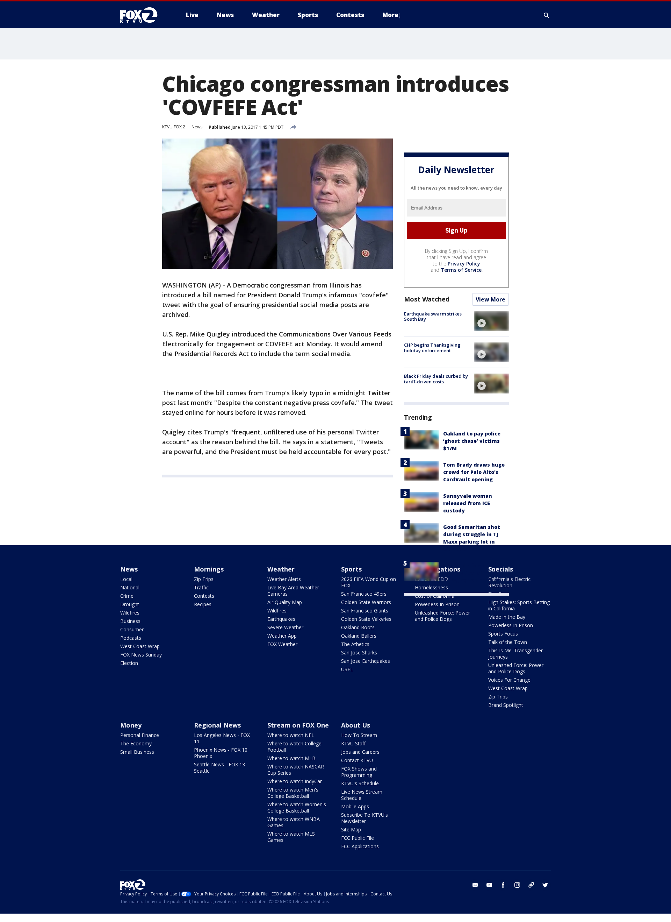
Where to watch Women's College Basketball (296, 807)
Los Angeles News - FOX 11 (222, 738)
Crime (127, 596)
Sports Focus (503, 633)
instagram (517, 885)
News (197, 127)
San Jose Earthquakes (365, 661)
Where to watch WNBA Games (293, 822)
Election (129, 663)
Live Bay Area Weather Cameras (293, 590)
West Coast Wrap (140, 646)
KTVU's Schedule (360, 783)
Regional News (217, 725)
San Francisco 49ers (364, 593)
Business (130, 621)
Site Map (351, 829)
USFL (347, 669)
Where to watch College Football (294, 746)
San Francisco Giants (364, 610)
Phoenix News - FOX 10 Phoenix (220, 752)
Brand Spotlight (505, 705)
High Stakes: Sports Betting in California (519, 605)
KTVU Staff (353, 743)
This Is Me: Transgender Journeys (515, 653)
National (129, 587)
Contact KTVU (357, 760)
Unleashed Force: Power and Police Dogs (442, 615)
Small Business (137, 752)
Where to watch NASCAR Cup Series (295, 769)
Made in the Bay (506, 617)
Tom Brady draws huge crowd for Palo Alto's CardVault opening (474, 472)
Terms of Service (461, 270)
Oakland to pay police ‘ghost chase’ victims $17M (471, 441)
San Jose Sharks (359, 652)
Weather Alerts (284, 579)
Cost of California (434, 596)
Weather (281, 569)
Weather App (282, 635)
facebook (503, 885)
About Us (355, 725)
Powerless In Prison (437, 604)
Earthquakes (281, 619)
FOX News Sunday (141, 654)
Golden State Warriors (366, 602)
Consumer (132, 629)
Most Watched (426, 299)
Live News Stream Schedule (361, 794)
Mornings (209, 569)
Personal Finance (139, 735)
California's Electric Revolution (509, 582)
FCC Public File (357, 838)
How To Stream (359, 735)
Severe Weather (285, 627)
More (390, 15)
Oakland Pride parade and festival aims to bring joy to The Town (472, 572)
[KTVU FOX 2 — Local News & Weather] (143, 15)
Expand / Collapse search (546, 15)
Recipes (202, 604)
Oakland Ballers (358, 635)
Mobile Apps (355, 806)
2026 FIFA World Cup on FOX (368, 582)
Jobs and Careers (360, 752)
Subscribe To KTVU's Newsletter (364, 817)
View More (490, 299)
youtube (489, 885)
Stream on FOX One (298, 725)
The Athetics (355, 644)
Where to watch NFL (290, 735)
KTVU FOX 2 (173, 127)
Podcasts (130, 637)
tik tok (531, 885)
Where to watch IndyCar (294, 781)
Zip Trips (204, 579)
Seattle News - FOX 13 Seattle (219, 767)
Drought (129, 604)
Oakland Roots (358, 627)
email (475, 885)
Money (131, 725)
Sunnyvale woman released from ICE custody (467, 503)
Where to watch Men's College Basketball (292, 792)
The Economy (136, 743)
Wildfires (129, 612)
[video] (491, 321)
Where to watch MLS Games (291, 836)
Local (126, 579)
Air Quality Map (284, 602)
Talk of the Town (507, 642)
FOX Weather (282, 644)
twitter (545, 885)
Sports (351, 569)
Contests (204, 596)
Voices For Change (509, 679)
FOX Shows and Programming (359, 771)
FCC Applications (360, 846)
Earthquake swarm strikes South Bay (433, 316)
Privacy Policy (464, 263)
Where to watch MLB (291, 758)
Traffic (201, 587)
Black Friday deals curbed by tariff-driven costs (436, 379)
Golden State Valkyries (366, 619)
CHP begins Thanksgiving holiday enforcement (432, 348)
